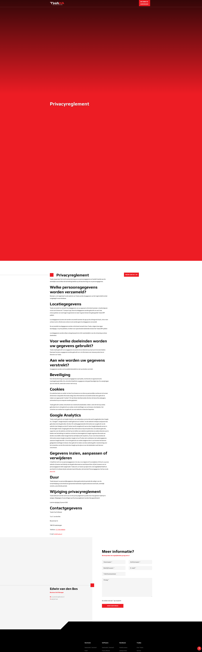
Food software (106, 651)
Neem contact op (131, 274)
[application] (199, 649)
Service (139, 651)
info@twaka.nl (58, 534)
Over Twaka (140, 647)
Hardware (122, 643)
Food (86, 651)
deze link (52, 471)
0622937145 (54, 599)
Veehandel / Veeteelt (91, 647)
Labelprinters (123, 651)
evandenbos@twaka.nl (58, 597)
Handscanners (123, 647)
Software (105, 643)
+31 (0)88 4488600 (60, 529)
